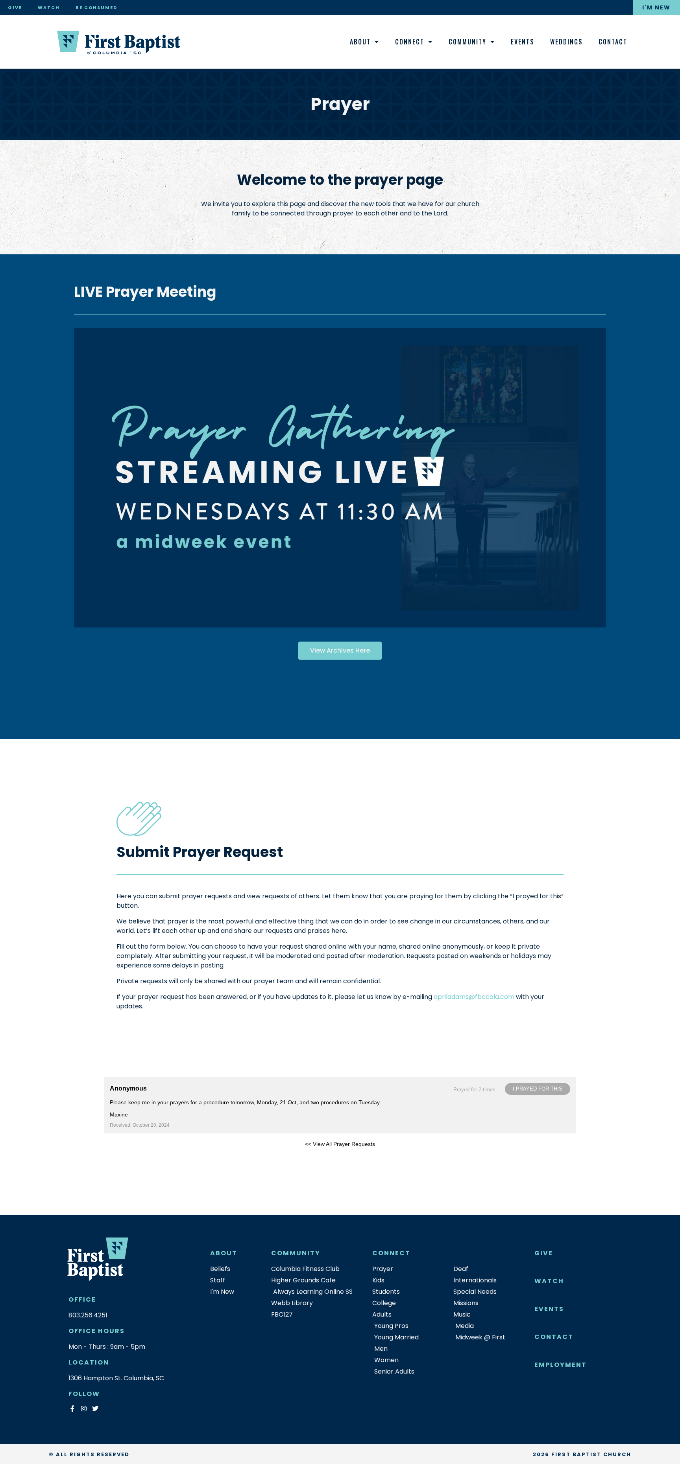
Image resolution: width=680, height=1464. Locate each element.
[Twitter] (95, 1409)
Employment (560, 1364)
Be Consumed (96, 7)
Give (15, 7)
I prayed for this (537, 1089)
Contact (613, 41)
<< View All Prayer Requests (340, 1144)
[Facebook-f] (72, 1409)
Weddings (566, 41)
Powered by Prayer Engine (133, 1156)
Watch (49, 7)
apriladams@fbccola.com (474, 996)
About (360, 41)
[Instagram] (83, 1409)
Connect (409, 41)
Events (522, 41)
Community (467, 41)
